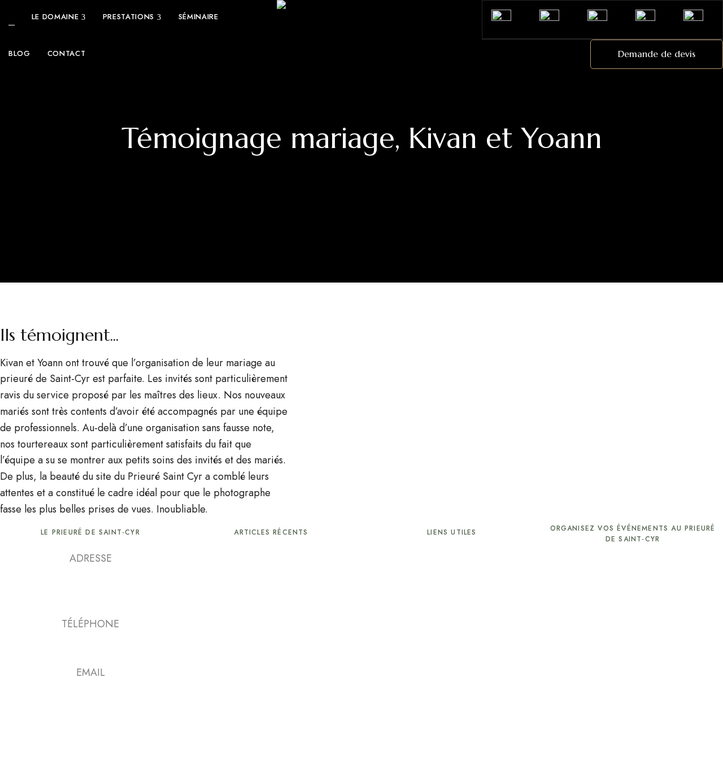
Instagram (111, 716)
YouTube (90, 716)
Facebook (69, 716)
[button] (656, 54)
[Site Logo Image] (361, 7)
